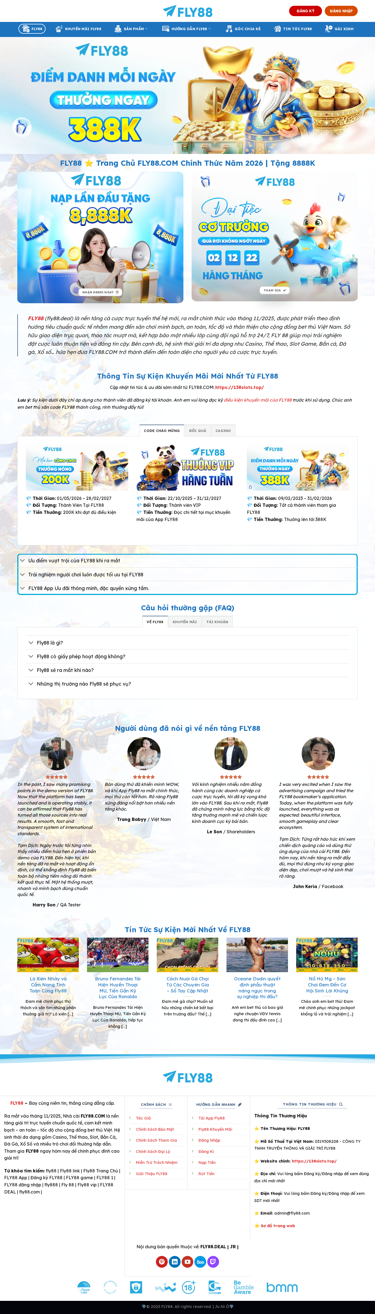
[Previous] (16, 990)
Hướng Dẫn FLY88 (189, 29)
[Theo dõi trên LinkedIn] (175, 1262)
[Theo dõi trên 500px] (200, 1262)
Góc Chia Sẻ (248, 29)
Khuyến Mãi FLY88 (83, 29)
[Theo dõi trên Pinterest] (162, 1262)
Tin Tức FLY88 (297, 29)
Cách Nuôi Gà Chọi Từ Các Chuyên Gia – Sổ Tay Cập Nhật (187, 984)
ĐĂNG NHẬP (341, 10)
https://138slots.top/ (239, 387)
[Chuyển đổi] (22, 561)
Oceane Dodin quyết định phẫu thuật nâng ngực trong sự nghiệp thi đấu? (257, 987)
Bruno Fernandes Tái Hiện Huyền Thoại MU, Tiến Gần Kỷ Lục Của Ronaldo (118, 987)
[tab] (161, 430)
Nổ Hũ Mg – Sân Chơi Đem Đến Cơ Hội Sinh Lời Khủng (327, 984)
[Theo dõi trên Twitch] (213, 1262)
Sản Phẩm (134, 29)
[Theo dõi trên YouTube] (188, 1262)
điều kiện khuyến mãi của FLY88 (258, 400)
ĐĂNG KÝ (306, 10)
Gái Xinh (344, 29)
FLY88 (37, 29)
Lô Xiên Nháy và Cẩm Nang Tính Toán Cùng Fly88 (48, 984)
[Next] (359, 990)
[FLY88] (187, 11)
